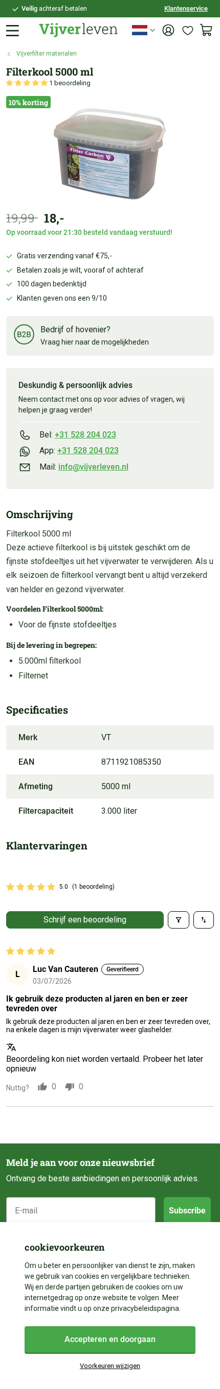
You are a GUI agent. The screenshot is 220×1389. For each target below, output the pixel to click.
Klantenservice (186, 8)
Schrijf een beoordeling (84, 919)
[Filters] (178, 920)
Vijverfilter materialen (46, 53)
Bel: (77, 435)
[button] (27, 83)
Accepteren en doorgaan (110, 1339)
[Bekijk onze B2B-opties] (24, 336)
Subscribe (187, 1210)
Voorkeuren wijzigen (110, 1366)
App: (79, 450)
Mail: (83, 467)
